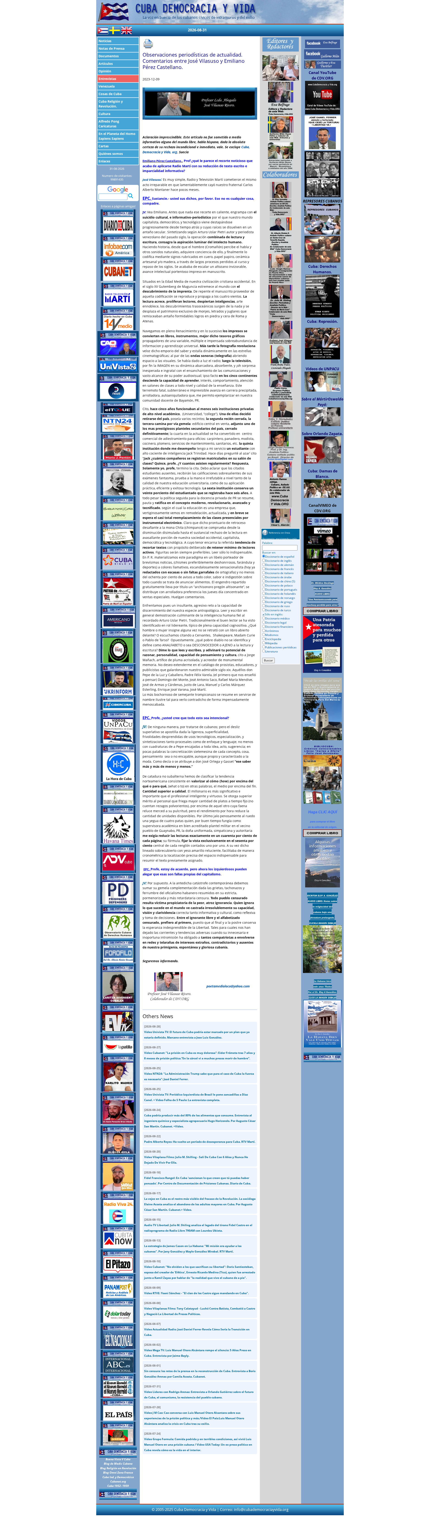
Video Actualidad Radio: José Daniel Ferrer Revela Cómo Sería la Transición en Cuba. (197, 1329)
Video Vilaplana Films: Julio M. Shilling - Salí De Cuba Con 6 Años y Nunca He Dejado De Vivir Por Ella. (196, 1157)
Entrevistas (107, 79)
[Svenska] (114, 30)
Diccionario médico (277, 618)
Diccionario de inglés (278, 561)
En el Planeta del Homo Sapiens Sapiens (117, 136)
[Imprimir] (148, 43)
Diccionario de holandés (280, 594)
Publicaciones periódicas (281, 647)
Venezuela (107, 86)
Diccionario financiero (279, 627)
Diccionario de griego (278, 602)
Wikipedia (271, 643)
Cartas (104, 146)
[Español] (102, 30)
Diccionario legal (275, 623)
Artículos (106, 63)
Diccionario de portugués (281, 590)
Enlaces (104, 161)
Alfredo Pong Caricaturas (109, 123)
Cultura (104, 114)
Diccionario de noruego (280, 598)
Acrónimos (272, 631)
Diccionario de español (279, 557)
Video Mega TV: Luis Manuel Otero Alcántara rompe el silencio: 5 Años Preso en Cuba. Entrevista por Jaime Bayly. (197, 1350)
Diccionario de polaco (279, 585)
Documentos (109, 56)
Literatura (271, 651)
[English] (126, 30)
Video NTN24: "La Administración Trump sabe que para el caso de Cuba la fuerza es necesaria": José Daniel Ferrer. (199, 1073)
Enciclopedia (273, 639)
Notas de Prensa (111, 48)
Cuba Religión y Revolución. (111, 103)
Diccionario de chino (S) (280, 581)
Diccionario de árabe (278, 577)
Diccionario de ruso (277, 606)
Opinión (105, 71)
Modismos (271, 635)
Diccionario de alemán (279, 565)
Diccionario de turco (278, 610)
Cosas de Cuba (110, 94)
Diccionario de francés (279, 569)
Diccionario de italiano (279, 573)
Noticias (105, 41)
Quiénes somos (111, 153)
